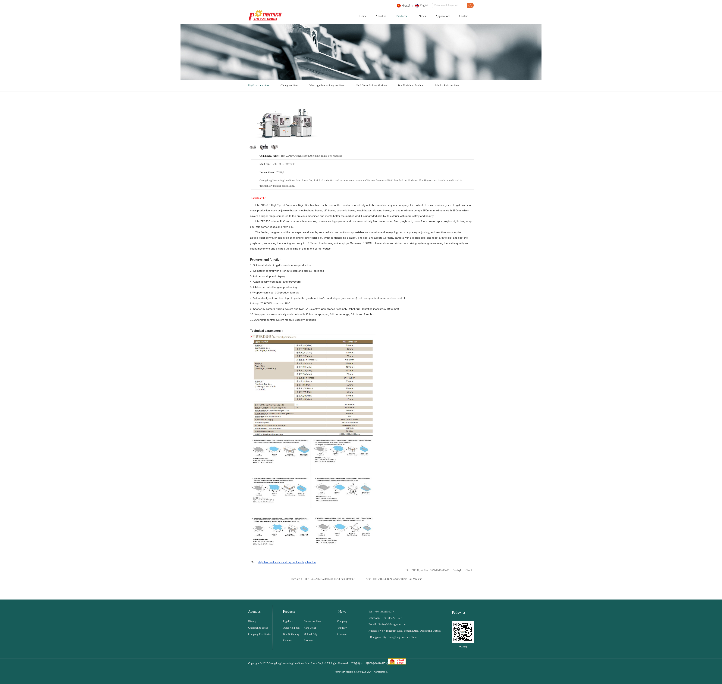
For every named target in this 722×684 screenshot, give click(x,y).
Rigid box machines (258, 85)
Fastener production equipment (288, 641)
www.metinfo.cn (380, 671)
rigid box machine (268, 562)
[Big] (285, 122)
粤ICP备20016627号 (377, 663)
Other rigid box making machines (326, 85)
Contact (463, 16)
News (422, 16)
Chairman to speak (258, 627)
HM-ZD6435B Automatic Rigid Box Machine (397, 579)
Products (401, 16)
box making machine (289, 562)
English (424, 5)
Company (342, 621)
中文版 (406, 5)
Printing (456, 570)
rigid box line (308, 562)
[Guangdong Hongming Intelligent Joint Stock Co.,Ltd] (265, 20)
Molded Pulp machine (447, 85)
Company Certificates (259, 634)
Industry (342, 627)
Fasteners (308, 640)
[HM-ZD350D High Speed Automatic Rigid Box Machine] (253, 149)
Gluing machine (289, 85)
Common (342, 634)
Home (363, 16)
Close (468, 570)
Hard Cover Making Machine (371, 85)
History (252, 621)
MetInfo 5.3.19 (352, 671)
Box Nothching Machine (411, 85)
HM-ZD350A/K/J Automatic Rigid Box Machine (329, 579)
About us (380, 16)
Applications (442, 16)
